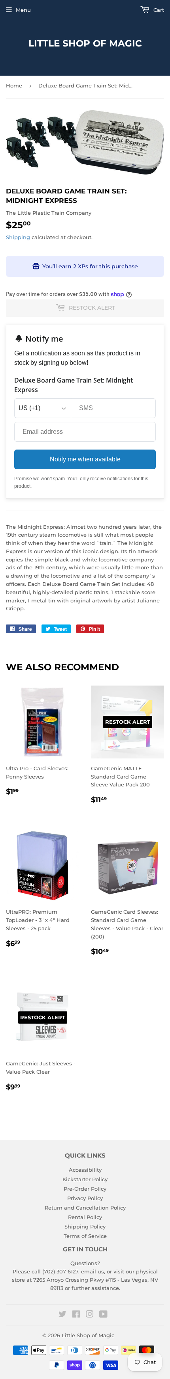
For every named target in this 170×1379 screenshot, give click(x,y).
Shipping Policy (85, 1226)
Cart (158, 10)
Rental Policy (85, 1217)
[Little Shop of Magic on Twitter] (62, 1315)
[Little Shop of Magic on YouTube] (103, 1315)
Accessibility (85, 1170)
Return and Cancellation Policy (85, 1207)
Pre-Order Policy (85, 1189)
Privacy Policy (85, 1198)
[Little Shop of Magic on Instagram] (90, 1315)
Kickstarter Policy (85, 1179)
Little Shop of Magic (85, 43)
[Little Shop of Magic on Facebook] (76, 1315)
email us (92, 1271)
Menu (23, 10)
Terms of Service (85, 1236)
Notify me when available (85, 459)
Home (14, 85)
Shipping (18, 237)
